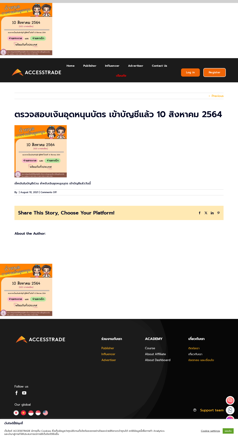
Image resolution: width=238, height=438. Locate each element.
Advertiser (108, 360)
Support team (212, 410)
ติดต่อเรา (193, 348)
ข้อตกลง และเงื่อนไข (201, 360)
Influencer (108, 354)
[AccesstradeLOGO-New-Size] (36, 69)
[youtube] (24, 393)
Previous (218, 96)
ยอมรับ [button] (228, 431)
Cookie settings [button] (210, 430)
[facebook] (16, 393)
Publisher (107, 348)
